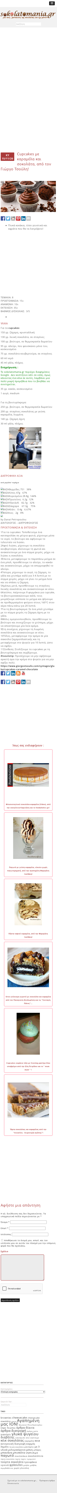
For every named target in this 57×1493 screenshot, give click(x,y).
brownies (6, 1417)
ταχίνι (23, 1459)
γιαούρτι (6, 1434)
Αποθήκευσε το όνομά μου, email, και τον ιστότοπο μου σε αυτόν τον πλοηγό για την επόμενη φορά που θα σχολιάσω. (28, 1243)
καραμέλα (29, 1441)
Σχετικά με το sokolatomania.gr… (22, 1480)
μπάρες (37, 1450)
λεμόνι (5, 1446)
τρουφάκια (30, 1462)
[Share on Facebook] (3, 218)
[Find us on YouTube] (23, 673)
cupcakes (13, 328)
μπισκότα (19, 1452)
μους (29, 1449)
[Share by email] (28, 218)
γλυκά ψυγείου (25, 1434)
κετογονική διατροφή (13, 1443)
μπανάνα (6, 1452)
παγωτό (7, 1455)
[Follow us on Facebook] (3, 673)
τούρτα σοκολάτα (12, 1462)
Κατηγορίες (7, 1389)
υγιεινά (5, 1465)
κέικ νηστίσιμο (32, 1438)
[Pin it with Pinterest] (18, 218)
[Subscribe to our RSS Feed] (18, 673)
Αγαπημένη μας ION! (20, 1422)
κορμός (30, 1443)
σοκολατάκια (21, 1456)
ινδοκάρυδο (20, 1438)
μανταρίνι (29, 1447)
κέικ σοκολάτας (12, 1440)
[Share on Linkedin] (23, 218)
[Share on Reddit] (13, 218)
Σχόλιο (4, 1251)
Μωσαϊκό (23, 1425)
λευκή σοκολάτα (17, 1447)
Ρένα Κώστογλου (35, 1425)
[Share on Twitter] (8, 218)
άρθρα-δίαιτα (25, 1427)
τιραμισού (31, 1459)
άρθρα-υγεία (32, 1431)
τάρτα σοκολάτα (8, 1459)
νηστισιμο (32, 1452)
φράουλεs (16, 1465)
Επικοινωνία (13, 1483)
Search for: (6, 1401)
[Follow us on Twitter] (8, 673)
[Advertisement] (28, 60)
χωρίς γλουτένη (21, 1468)
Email (4, 1228)
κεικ (37, 1440)
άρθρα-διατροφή (13, 1430)
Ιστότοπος (6, 1234)
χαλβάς (26, 1465)
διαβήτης (7, 1437)
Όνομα (5, 1222)
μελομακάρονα (17, 1449)
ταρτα (17, 1459)
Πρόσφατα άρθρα (47, 1480)
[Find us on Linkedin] (13, 673)
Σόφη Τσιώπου (8, 1428)
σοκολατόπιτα (35, 1456)
